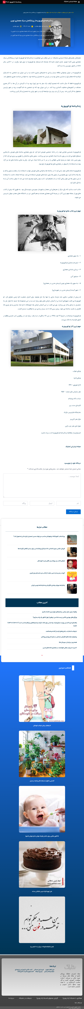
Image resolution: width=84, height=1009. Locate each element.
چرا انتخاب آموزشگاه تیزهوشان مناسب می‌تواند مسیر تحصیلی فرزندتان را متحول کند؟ (39, 536)
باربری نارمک (39, 971)
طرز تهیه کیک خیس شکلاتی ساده (42, 891)
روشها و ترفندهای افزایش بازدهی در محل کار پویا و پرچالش (59, 637)
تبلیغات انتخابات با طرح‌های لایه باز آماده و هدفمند (61, 631)
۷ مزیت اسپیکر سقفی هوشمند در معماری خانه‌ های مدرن (60, 648)
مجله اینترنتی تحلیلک (70, 1)
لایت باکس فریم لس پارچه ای (23, 970)
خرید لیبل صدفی (39, 970)
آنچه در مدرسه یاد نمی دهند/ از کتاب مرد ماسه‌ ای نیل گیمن (47, 573)
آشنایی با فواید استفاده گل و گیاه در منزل (42, 781)
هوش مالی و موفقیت (66, 12)
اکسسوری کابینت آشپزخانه (26, 971)
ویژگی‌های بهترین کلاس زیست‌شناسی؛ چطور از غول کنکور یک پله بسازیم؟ (55, 617)
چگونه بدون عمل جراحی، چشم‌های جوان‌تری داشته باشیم (59, 612)
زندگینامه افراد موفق (51, 12)
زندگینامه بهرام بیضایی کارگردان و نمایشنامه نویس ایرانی (48, 585)
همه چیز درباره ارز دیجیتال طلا (68, 642)
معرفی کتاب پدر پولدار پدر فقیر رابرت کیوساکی (51, 561)
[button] (79, 2)
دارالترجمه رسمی (49, 971)
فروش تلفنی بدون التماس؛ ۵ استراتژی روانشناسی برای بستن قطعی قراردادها (41, 549)
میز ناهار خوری (50, 970)
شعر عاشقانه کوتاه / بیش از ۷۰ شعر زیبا (42, 947)
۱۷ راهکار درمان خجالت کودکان (42, 726)
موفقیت (58, 12)
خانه (73, 12)
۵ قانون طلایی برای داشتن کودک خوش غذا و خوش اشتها (42, 836)
